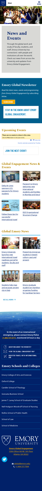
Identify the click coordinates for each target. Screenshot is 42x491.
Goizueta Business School (12, 394)
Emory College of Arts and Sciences (16, 375)
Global (10, 3)
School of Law (7, 419)
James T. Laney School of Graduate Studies (20, 400)
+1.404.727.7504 (22, 466)
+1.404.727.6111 (9, 338)
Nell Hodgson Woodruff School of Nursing (20, 406)
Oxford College (8, 381)
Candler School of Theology (13, 387)
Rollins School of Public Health (14, 413)
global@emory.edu (22, 463)
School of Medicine (10, 425)
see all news (8, 300)
